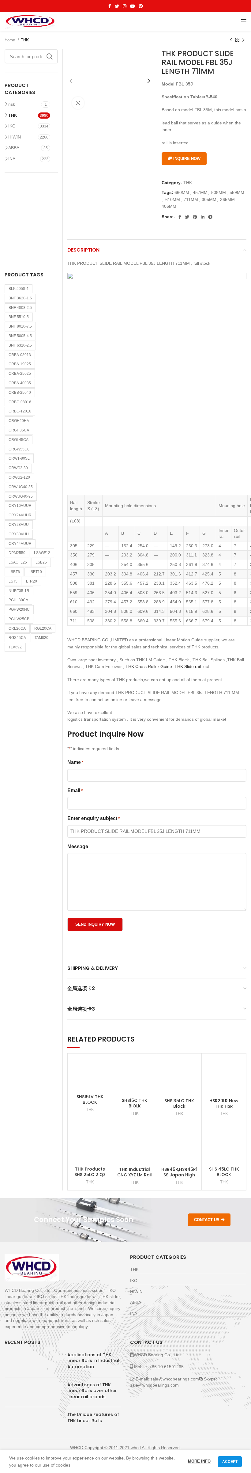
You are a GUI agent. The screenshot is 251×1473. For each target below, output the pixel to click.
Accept (230, 1462)
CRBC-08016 (20, 402)
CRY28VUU (19, 524)
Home (10, 40)
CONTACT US (206, 1219)
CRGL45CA (18, 440)
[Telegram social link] (210, 217)
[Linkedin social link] (202, 217)
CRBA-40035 (20, 383)
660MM (181, 192)
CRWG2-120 (19, 477)
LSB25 (41, 562)
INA (11, 158)
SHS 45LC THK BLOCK (224, 1172)
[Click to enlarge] (78, 103)
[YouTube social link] (132, 6)
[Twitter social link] (117, 6)
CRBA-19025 (20, 364)
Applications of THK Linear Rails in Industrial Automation (93, 1361)
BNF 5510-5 (19, 317)
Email (75, 790)
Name (75, 762)
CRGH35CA (19, 430)
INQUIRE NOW (186, 158)
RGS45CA (17, 638)
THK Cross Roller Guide (148, 666)
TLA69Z (15, 647)
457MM (200, 192)
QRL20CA (17, 628)
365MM (227, 199)
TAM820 (41, 638)
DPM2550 (17, 553)
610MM (172, 199)
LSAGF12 (42, 553)
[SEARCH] (49, 56)
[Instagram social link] (124, 6)
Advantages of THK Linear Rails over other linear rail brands (92, 1391)
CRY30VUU (19, 534)
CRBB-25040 (20, 392)
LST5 (13, 581)
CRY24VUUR (20, 515)
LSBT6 (14, 572)
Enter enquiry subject (93, 818)
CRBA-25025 (20, 373)
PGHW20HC (19, 609)
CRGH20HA (19, 421)
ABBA (13, 147)
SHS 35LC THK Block (179, 1103)
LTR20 (31, 581)
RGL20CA (42, 628)
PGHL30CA (18, 600)
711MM (191, 199)
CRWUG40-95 (21, 496)
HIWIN (14, 137)
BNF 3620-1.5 (20, 298)
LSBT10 (35, 572)
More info (199, 1461)
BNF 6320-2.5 (20, 345)
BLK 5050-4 (18, 289)
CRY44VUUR (20, 543)
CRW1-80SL (19, 458)
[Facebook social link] (110, 6)
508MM (218, 192)
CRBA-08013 (20, 355)
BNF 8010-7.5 (20, 326)
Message (77, 846)
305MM (209, 199)
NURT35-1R (19, 591)
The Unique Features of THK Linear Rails (93, 1417)
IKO (12, 125)
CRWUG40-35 (21, 487)
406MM (169, 206)
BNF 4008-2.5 (20, 308)
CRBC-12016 (20, 411)
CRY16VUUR (20, 505)
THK (25, 40)
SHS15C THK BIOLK (134, 1103)
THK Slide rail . (188, 666)
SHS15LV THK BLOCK (90, 1099)
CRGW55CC (19, 449)
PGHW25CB (19, 619)
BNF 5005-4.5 (20, 336)
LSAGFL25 (18, 562)
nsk (11, 104)
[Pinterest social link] (141, 6)
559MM (237, 192)
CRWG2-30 (18, 468)
